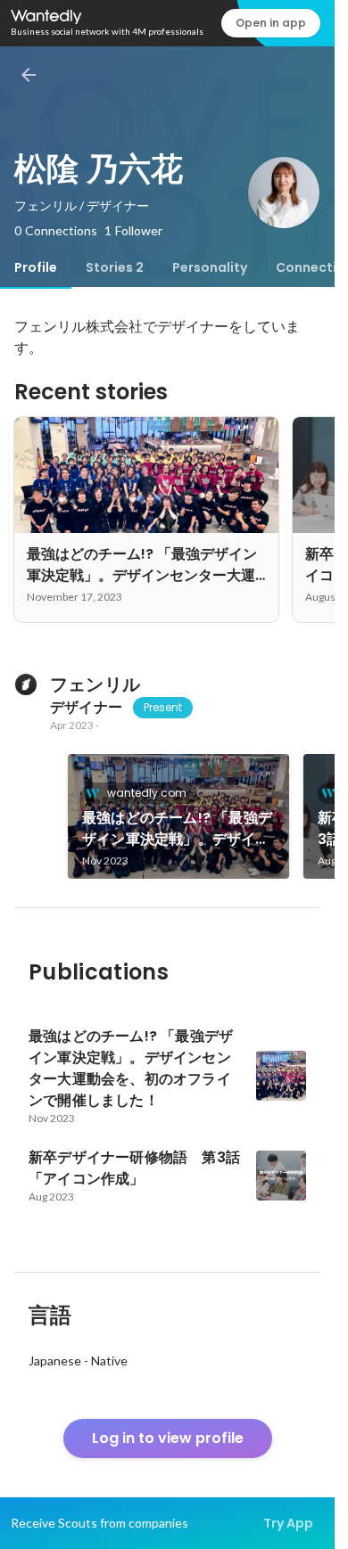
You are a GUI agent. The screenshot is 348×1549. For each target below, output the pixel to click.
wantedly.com (146, 792)
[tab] (35, 267)
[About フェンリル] (25, 684)
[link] (178, 816)
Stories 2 (115, 267)
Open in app (271, 22)
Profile (35, 267)
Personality (209, 267)
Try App (288, 1523)
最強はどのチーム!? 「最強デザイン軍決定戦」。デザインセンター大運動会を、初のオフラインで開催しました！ (177, 828)
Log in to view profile (168, 1438)
